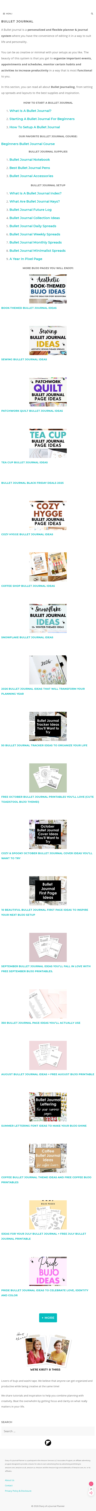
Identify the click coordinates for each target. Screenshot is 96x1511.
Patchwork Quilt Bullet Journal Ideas (32, 410)
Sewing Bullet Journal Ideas (24, 359)
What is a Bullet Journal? (31, 111)
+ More (48, 1318)
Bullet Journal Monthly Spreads (36, 242)
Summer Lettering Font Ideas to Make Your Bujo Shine (44, 1125)
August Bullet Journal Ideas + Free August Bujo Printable (47, 1074)
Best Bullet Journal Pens (30, 168)
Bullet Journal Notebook (30, 160)
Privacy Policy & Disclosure (18, 1490)
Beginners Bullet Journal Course (28, 144)
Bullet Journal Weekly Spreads (35, 234)
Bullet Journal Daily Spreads (33, 226)
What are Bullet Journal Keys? (35, 201)
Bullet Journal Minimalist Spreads (38, 251)
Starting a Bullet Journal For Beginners (42, 119)
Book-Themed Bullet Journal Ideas (29, 307)
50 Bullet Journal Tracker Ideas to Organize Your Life (44, 745)
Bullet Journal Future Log (31, 210)
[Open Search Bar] (92, 13)
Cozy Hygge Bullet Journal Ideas (27, 534)
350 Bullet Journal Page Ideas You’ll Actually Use (40, 1022)
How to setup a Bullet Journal (35, 127)
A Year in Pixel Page (26, 259)
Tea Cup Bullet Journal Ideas (24, 462)
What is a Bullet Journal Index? (36, 193)
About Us (9, 1480)
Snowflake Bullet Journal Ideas (27, 637)
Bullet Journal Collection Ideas (35, 218)
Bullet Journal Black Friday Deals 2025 (32, 482)
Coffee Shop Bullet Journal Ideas (28, 585)
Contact (8, 1485)
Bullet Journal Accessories (31, 176)
